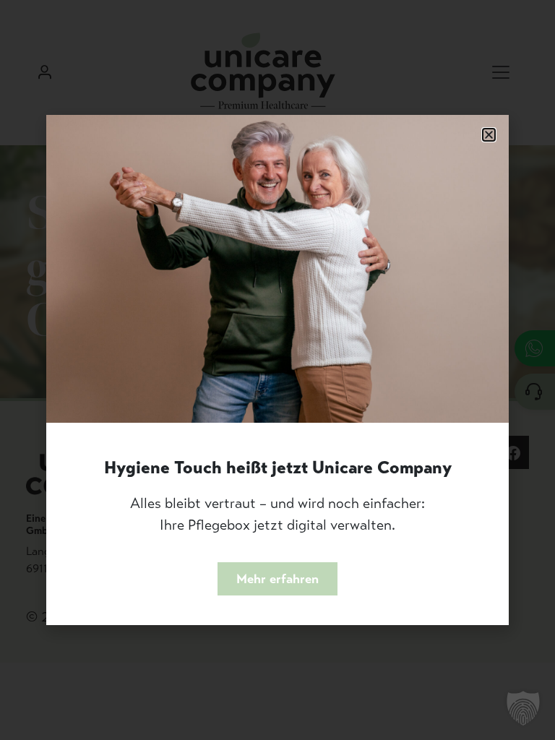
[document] (277, 370)
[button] (488, 134)
